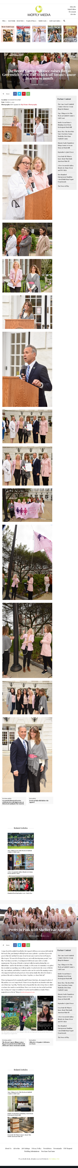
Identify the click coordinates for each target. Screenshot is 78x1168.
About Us (8, 1148)
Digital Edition (72, 9)
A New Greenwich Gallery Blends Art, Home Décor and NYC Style (66, 168)
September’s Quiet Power (66, 152)
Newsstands (72, 12)
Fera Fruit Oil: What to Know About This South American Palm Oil (65, 159)
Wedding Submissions (31, 1151)
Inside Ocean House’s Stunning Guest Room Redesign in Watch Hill (65, 125)
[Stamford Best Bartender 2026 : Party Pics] (21, 883)
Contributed (34, 84)
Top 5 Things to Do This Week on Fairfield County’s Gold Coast (66, 115)
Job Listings (26, 1148)
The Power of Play (63, 186)
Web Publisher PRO (54, 1159)
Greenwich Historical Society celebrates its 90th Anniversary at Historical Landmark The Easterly (13, 802)
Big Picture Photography (29, 104)
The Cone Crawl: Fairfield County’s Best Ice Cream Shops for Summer (66, 106)
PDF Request (68, 1148)
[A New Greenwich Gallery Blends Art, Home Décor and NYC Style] (21, 862)
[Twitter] (19, 94)
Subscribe (73, 7)
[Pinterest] (24, 94)
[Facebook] (15, 94)
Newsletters (47, 1148)
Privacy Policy (36, 1148)
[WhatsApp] (28, 94)
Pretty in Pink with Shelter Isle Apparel (39, 801)
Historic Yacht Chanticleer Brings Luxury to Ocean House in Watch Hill (66, 145)
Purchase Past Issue (48, 1151)
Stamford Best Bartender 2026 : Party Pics (20, 893)
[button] (64, 21)
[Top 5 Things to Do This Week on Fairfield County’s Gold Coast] (21, 841)
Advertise (73, 14)
